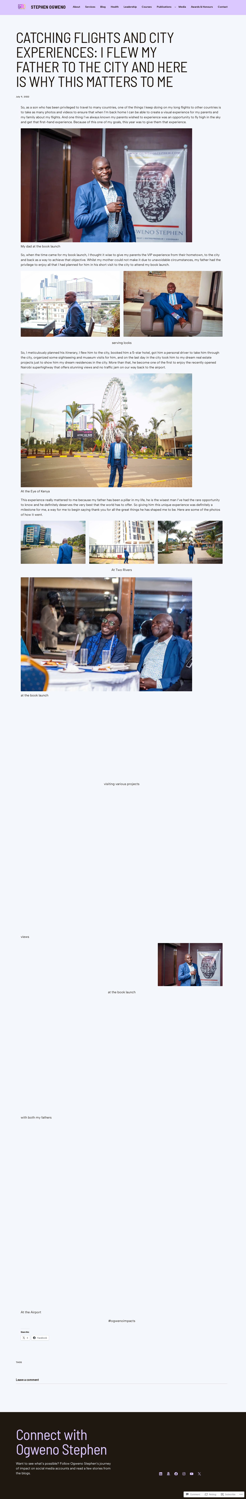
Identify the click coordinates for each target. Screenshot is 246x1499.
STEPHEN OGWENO (48, 7)
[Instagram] (184, 1474)
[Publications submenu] (175, 7)
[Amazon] (168, 1474)
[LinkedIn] (161, 1474)
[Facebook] (176, 1474)
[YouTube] (192, 1474)
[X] (199, 1474)
